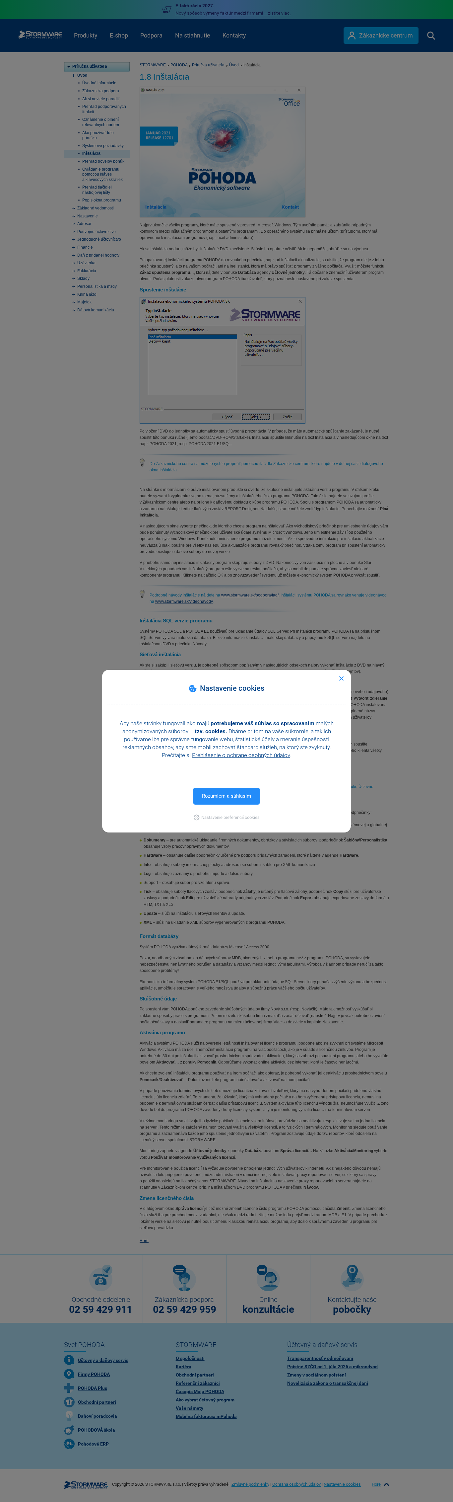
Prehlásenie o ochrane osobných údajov (241, 755)
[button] (227, 817)
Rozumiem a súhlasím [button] (226, 796)
